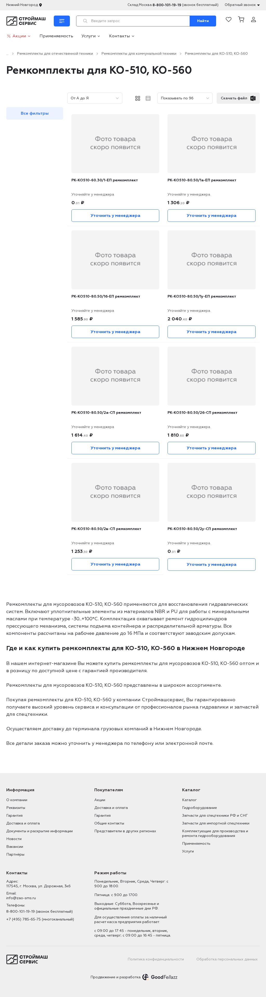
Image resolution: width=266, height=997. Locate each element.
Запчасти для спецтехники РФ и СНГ (215, 815)
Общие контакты (109, 823)
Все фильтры (35, 113)
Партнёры (15, 854)
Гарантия (14, 815)
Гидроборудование (199, 808)
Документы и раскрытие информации (39, 831)
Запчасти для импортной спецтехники (215, 823)
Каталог (189, 800)
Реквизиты (15, 808)
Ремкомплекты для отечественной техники (55, 53)
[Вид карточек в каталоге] (137, 98)
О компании (16, 800)
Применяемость (56, 36)
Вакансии (14, 846)
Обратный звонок (240, 5)
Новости (14, 839)
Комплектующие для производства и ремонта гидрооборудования (215, 833)
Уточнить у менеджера (115, 215)
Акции (19, 36)
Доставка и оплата (23, 823)
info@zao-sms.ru (21, 898)
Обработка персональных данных (227, 959)
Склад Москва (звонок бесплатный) (173, 5)
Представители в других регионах (125, 831)
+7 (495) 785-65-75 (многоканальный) (40, 919)
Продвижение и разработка (115, 977)
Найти (203, 21)
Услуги (89, 36)
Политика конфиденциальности (156, 959)
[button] (241, 21)
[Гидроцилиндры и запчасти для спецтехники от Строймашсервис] (27, 21)
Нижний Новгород (22, 5)
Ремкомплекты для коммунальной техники (138, 53)
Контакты (119, 36)
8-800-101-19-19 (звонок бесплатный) (39, 911)
